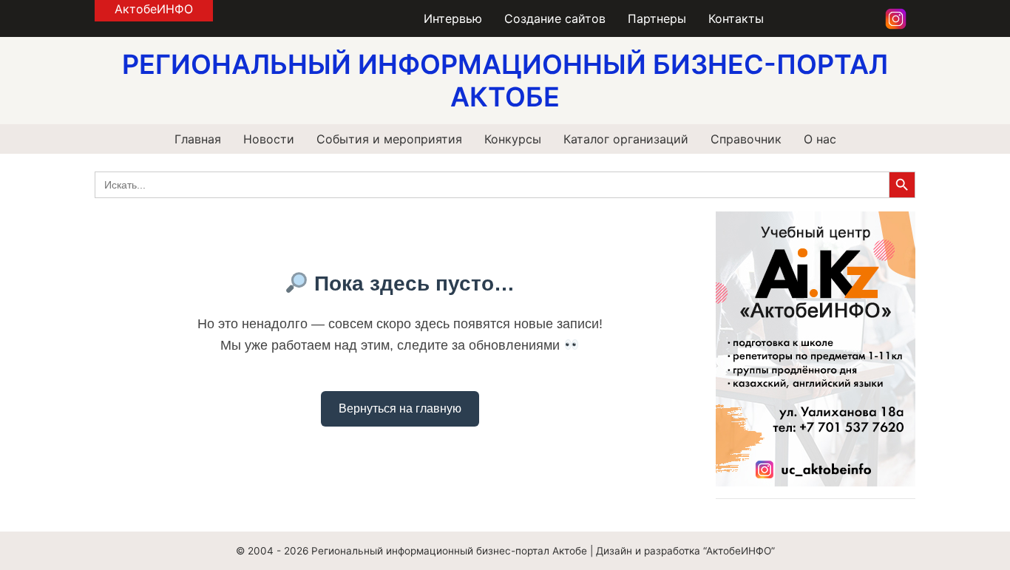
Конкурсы (512, 139)
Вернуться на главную (400, 408)
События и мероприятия (389, 139)
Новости (268, 139)
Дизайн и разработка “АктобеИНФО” (685, 551)
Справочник (746, 139)
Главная (197, 139)
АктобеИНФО (154, 8)
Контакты (736, 18)
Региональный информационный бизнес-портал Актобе (449, 551)
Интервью (453, 18)
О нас (820, 139)
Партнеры (657, 18)
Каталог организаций (625, 139)
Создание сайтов (555, 18)
